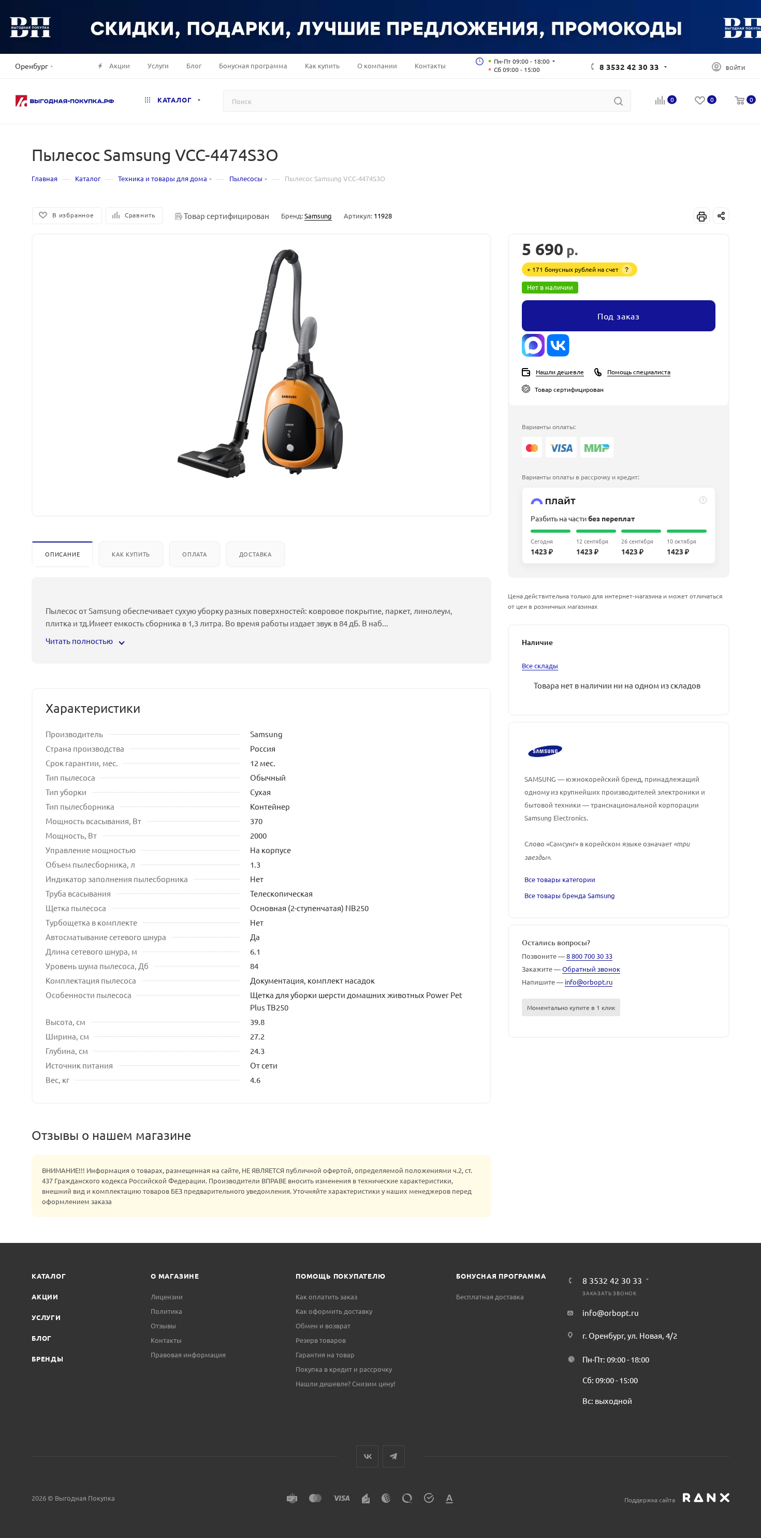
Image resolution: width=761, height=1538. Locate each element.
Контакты (166, 1340)
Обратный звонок (591, 968)
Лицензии (167, 1296)
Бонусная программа (501, 1275)
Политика (166, 1311)
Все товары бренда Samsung (569, 895)
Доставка (255, 554)
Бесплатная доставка (490, 1296)
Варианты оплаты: (549, 426)
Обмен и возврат (323, 1325)
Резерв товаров (321, 1340)
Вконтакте (367, 1456)
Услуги (46, 1317)
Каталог (49, 1275)
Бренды (48, 1358)
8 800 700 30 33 (589, 955)
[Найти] (618, 101)
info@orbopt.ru (588, 981)
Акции (45, 1296)
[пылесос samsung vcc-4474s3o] (261, 364)
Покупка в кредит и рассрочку (344, 1369)
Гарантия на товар (325, 1354)
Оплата (194, 554)
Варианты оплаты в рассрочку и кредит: (580, 477)
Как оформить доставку (334, 1311)
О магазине (175, 1275)
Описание (62, 554)
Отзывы (163, 1325)
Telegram (394, 1456)
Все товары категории (559, 879)
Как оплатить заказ (326, 1296)
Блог (42, 1338)
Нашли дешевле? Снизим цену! (346, 1383)
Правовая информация (188, 1354)
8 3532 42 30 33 (629, 67)
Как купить (131, 554)
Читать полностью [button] (80, 641)
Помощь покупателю (341, 1275)
